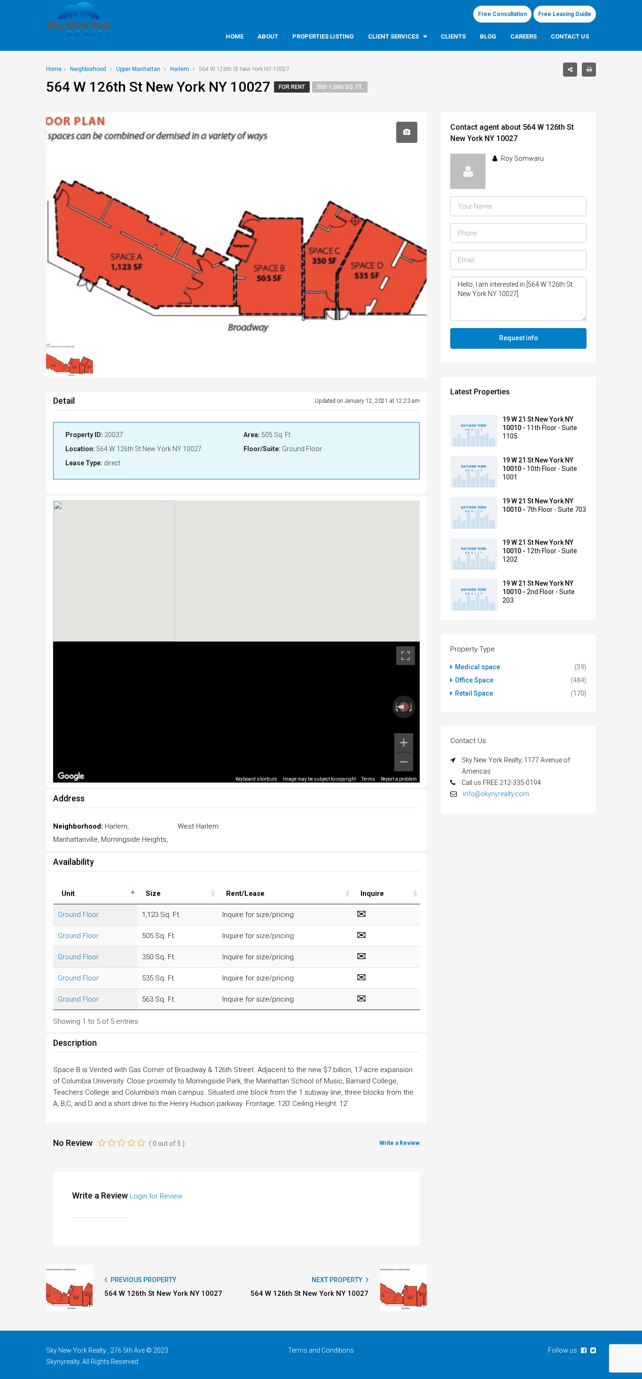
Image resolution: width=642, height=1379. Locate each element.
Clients (453, 36)
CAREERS (523, 36)
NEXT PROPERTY (338, 1280)
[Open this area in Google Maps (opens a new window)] (70, 776)
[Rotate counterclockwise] (395, 707)
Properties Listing (323, 36)
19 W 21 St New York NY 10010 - (539, 427)
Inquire (372, 893)
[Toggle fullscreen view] (405, 655)
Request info (518, 338)
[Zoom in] (403, 742)
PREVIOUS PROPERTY (142, 1280)
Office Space (474, 680)
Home (234, 36)
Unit (68, 893)
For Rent (292, 87)
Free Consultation (502, 14)
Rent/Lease (245, 893)
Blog (488, 36)
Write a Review (399, 1143)
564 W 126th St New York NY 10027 (163, 1293)
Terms (368, 779)
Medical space (477, 667)
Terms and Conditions (321, 1350)
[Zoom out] (403, 761)
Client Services (393, 36)
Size (153, 893)
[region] (236, 712)
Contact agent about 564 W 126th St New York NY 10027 (512, 133)
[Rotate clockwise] (411, 707)
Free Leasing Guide (564, 14)
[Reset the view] (403, 707)
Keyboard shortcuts (256, 779)
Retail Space (474, 693)
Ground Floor (78, 914)
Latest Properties (480, 391)
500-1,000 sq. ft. (340, 87)
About (268, 36)
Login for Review (156, 1196)
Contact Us (570, 36)
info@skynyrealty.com (496, 794)
